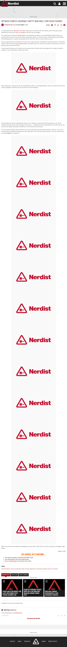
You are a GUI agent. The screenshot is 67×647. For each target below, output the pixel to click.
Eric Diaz (13, 25)
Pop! (31, 43)
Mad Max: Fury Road (36, 569)
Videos (44, 641)
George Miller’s (21, 35)
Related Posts (6, 574)
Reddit (61, 25)
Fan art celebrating (10, 561)
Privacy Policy (52, 641)
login (59, 3)
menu (64, 3)
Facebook (55, 25)
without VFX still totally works (20, 559)
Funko (17, 42)
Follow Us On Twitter (33, 618)
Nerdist (10, 3)
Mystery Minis (23, 43)
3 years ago (4, 615)
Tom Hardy (54, 569)
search (55, 3)
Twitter (52, 25)
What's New (14, 574)
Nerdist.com (36, 641)
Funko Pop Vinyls (20, 569)
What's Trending (23, 574)
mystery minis (47, 569)
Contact (12, 641)
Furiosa (3, 37)
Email (64, 25)
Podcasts (27, 641)
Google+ (58, 25)
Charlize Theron (56, 35)
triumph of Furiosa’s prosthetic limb (22, 557)
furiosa (27, 569)
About (19, 641)
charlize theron (5, 569)
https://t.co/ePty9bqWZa (15, 613)
